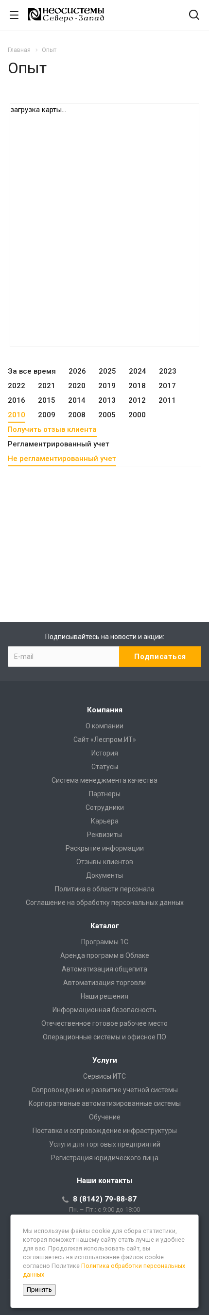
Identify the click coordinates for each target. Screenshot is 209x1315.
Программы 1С (104, 942)
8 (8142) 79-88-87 (105, 1199)
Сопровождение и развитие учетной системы (105, 1090)
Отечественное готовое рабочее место (104, 1023)
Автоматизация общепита (104, 969)
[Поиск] (194, 16)
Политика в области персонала (105, 889)
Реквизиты (104, 834)
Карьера (105, 821)
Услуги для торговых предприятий (104, 1144)
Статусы (104, 767)
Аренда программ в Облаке (104, 955)
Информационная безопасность (104, 1010)
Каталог (104, 925)
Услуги (104, 1060)
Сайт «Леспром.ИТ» (104, 739)
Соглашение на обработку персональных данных (105, 902)
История (104, 753)
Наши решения (104, 996)
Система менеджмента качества (104, 780)
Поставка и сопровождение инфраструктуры (105, 1130)
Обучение (105, 1117)
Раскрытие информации (105, 848)
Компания (104, 710)
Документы (104, 875)
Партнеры (105, 794)
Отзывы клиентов (104, 862)
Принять (39, 1289)
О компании (104, 726)
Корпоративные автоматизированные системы (105, 1103)
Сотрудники (105, 807)
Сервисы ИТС (104, 1076)
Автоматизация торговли (104, 982)
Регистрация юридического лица (104, 1158)
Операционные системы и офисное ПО (104, 1037)
